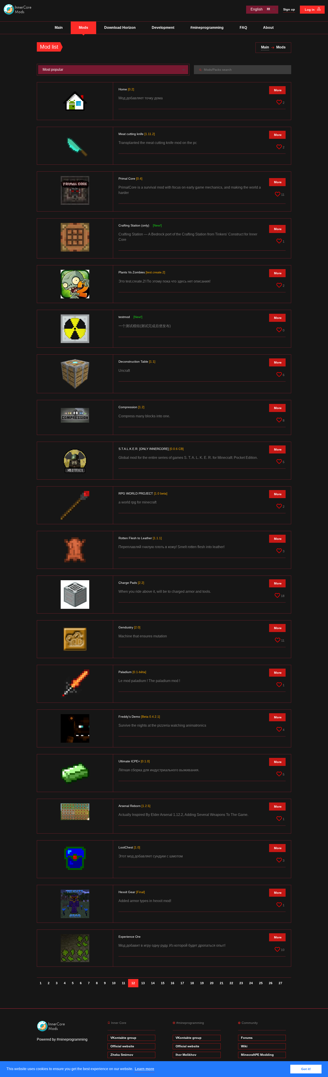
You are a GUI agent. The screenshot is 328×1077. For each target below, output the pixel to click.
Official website (122, 1046)
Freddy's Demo (139, 716)
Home (126, 89)
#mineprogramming (207, 27)
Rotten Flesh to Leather (140, 538)
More (278, 90)
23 (241, 983)
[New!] (157, 225)
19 (202, 983)
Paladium (132, 672)
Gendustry (129, 627)
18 (192, 983)
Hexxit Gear (131, 892)
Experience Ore (129, 936)
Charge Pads (131, 582)
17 (182, 983)
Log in (310, 9)
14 (153, 983)
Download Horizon (120, 27)
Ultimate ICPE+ (134, 761)
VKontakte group (123, 1038)
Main (59, 27)
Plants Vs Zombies (141, 272)
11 (123, 983)
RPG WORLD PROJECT (142, 493)
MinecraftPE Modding (257, 1054)
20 (212, 983)
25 (261, 983)
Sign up (289, 9)
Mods (83, 27)
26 (270, 983)
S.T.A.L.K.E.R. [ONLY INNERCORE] (151, 449)
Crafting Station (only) (134, 225)
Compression (131, 407)
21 (221, 983)
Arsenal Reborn (134, 806)
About (268, 27)
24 (251, 983)
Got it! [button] (306, 1069)
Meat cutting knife (136, 134)
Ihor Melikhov (186, 1054)
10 (114, 983)
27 (280, 983)
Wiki (244, 1046)
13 (143, 983)
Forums (247, 1038)
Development (163, 27)
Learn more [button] (144, 1069)
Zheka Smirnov (121, 1054)
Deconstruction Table (136, 361)
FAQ (243, 27)
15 (162, 983)
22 (231, 983)
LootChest (129, 847)
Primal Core (130, 178)
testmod (124, 317)
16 (172, 983)
